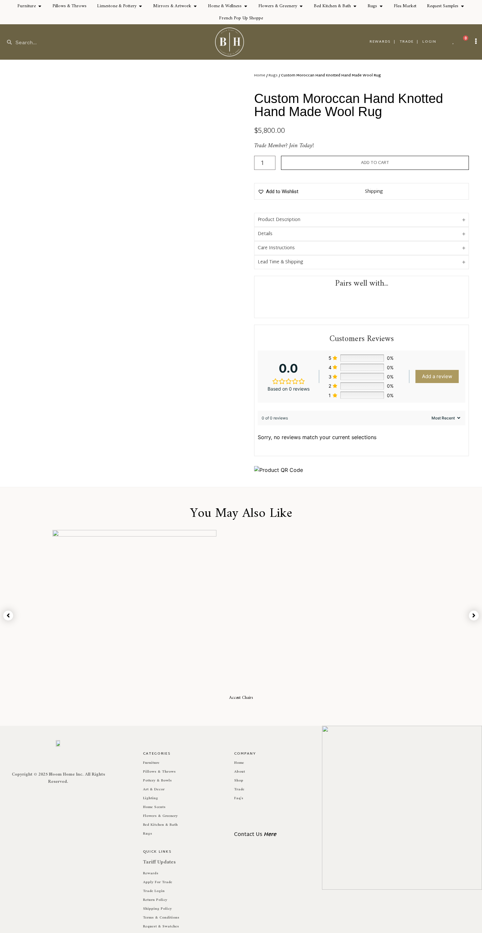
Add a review (437, 376)
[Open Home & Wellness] (245, 6)
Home (259, 75)
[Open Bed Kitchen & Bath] (354, 6)
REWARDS (380, 41)
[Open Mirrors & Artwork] (195, 6)
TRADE (407, 41)
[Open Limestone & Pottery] (140, 6)
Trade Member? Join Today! (284, 146)
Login (429, 41)
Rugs (273, 75)
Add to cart (375, 163)
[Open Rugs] (381, 6)
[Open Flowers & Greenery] (301, 6)
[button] (278, 191)
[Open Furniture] (39, 6)
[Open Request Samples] (462, 6)
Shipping (374, 192)
